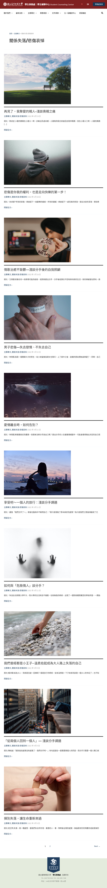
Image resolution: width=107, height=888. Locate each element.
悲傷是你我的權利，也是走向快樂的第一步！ (35, 192)
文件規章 (55, 13)
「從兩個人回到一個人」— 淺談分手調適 (32, 741)
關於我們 (7, 13)
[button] (99, 4)
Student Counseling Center (49, 4)
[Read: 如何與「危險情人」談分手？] (37, 553)
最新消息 (19, 13)
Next (97, 846)
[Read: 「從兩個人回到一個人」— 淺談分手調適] (37, 711)
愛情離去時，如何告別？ (21, 425)
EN (88, 4)
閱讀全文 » (8, 130)
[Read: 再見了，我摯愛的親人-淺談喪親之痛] (37, 79)
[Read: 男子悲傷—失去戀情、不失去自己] (37, 317)
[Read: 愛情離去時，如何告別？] (37, 395)
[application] (11, 13)
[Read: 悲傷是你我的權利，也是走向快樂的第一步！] (37, 162)
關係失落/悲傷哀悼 (19, 116)
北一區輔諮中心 (70, 13)
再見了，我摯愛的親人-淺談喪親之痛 (29, 111)
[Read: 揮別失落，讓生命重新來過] (37, 788)
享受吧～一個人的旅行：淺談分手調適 (30, 502)
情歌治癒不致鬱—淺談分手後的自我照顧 (32, 270)
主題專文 (31, 13)
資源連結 (82, 13)
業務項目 (43, 13)
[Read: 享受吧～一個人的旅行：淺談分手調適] (37, 472)
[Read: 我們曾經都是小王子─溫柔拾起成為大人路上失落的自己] (37, 633)
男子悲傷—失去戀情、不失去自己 (27, 347)
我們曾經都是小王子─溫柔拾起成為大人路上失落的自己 (42, 663)
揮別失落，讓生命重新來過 (23, 818)
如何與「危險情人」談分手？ (24, 586)
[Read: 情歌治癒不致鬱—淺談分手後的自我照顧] (37, 240)
